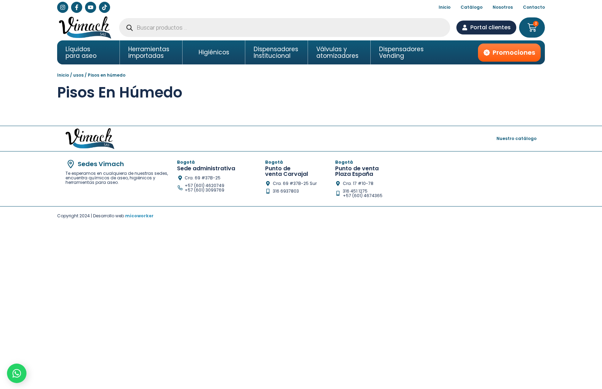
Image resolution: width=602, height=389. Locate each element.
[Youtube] (90, 7)
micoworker (139, 216)
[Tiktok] (104, 7)
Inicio (444, 7)
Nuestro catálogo (516, 138)
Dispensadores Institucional (276, 52)
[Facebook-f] (76, 7)
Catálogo (472, 7)
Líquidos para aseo (81, 52)
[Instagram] (62, 7)
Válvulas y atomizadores (337, 52)
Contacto (534, 7)
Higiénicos (214, 52)
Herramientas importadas (148, 52)
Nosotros (503, 7)
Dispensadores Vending (401, 52)
